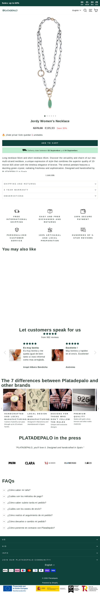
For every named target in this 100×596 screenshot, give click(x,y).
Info (5, 553)
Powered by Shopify (50, 583)
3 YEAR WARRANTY (16, 190)
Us (4, 539)
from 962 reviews (50, 337)
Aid (4, 546)
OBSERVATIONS (14, 196)
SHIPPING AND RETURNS (20, 184)
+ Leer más (49, 175)
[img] (50, 334)
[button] (5, 352)
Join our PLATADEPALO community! (26, 560)
